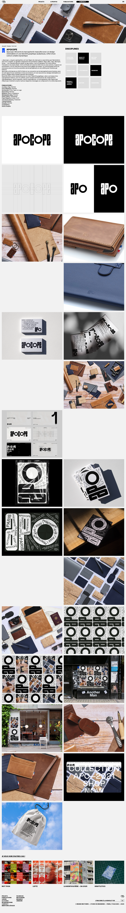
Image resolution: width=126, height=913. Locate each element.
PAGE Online (6, 96)
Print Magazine (6, 88)
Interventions (7, 902)
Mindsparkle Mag (7, 95)
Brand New (5, 92)
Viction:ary (5, 90)
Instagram (20, 897)
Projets (41, 2)
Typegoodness (6, 101)
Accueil (4, 46)
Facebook (19, 896)
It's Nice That (6, 87)
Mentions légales (8, 905)
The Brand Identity (8, 100)
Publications (68, 2)
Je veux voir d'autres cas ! (13, 856)
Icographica (5, 104)
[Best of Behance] (4, 50)
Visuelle (4, 103)
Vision (4, 899)
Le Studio (5, 901)
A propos (53, 2)
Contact (82, 2)
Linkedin (19, 901)
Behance (4, 93)
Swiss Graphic (6, 106)
